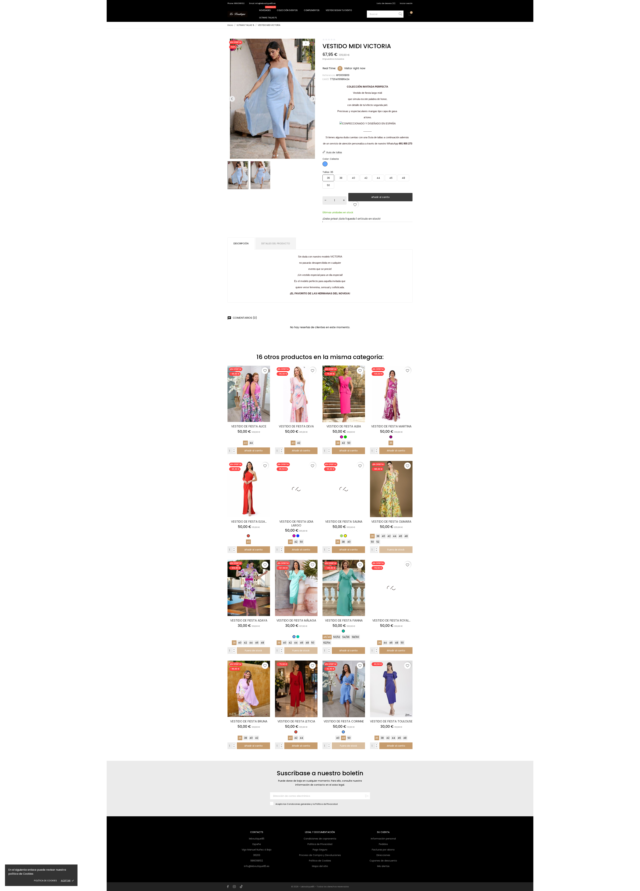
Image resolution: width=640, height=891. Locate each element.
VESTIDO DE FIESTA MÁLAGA (296, 620)
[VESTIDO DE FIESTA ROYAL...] (409, 569)
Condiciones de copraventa (320, 838)
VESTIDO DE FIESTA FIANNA (344, 620)
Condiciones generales (299, 804)
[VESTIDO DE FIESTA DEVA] (314, 375)
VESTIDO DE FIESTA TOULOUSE (391, 721)
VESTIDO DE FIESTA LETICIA (296, 721)
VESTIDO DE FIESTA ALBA (343, 426)
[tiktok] (241, 886)
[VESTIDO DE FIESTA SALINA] (361, 470)
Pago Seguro (320, 849)
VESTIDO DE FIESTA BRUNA (248, 721)
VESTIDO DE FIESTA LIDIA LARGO (296, 523)
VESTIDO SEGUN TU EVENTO (339, 10)
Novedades (267, 9)
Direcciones (383, 855)
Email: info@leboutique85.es (262, 3)
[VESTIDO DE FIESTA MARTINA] (409, 375)
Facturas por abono (383, 849)
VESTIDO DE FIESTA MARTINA (391, 426)
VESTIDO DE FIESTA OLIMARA (391, 521)
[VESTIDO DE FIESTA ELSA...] (266, 470)
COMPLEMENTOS (312, 10)
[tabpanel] (273, 99)
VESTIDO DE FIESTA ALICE (248, 426)
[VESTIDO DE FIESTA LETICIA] (314, 670)
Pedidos (383, 844)
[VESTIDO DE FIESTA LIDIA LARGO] (314, 470)
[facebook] (228, 886)
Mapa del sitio (320, 866)
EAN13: (325, 79)
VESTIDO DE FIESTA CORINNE (344, 721)
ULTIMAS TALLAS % (268, 17)
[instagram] (234, 886)
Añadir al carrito (380, 197)
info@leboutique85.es (256, 866)
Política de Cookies (45, 880)
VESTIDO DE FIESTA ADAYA (248, 620)
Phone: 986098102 (236, 3)
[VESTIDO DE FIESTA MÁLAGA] (314, 569)
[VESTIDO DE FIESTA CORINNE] (361, 670)
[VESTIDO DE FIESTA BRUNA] (266, 670)
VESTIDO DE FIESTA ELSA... (248, 521)
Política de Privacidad (326, 804)
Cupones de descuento (383, 860)
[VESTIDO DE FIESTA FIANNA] (361, 569)
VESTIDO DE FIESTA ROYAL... (391, 620)
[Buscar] (400, 14)
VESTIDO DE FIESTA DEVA (296, 426)
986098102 (256, 860)
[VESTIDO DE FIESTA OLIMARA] (409, 470)
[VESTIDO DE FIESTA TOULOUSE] (409, 670)
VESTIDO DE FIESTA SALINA (343, 521)
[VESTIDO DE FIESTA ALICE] (266, 375)
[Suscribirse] (366, 795)
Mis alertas (383, 866)
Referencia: (329, 75)
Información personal (383, 838)
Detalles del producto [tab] (275, 243)
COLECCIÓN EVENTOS (287, 10)
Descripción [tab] (241, 243)
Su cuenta (383, 832)
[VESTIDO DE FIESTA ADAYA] (266, 569)
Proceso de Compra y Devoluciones (320, 855)
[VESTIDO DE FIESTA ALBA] (361, 375)
